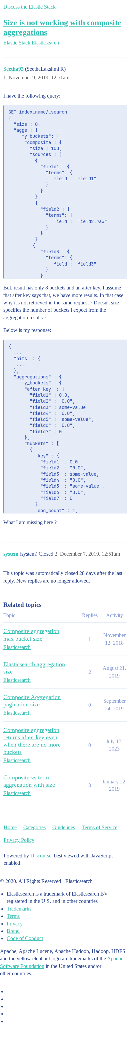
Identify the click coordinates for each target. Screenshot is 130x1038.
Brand (13, 931)
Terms (13, 916)
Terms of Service (99, 827)
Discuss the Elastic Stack (29, 7)
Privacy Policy (19, 840)
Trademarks (19, 909)
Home (10, 827)
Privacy (15, 923)
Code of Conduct (25, 938)
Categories (34, 827)
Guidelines (63, 827)
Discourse (40, 855)
